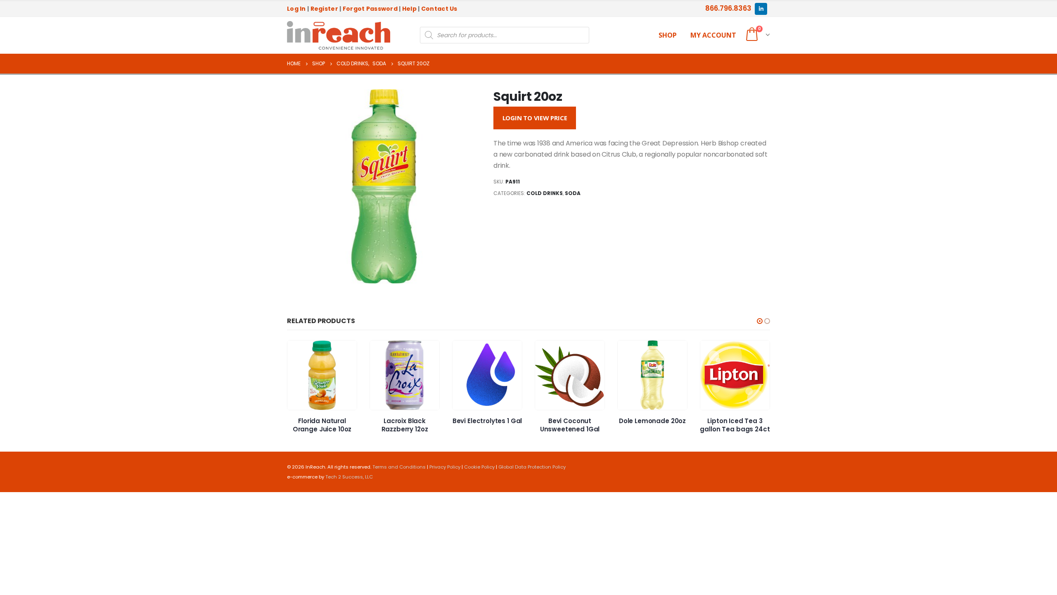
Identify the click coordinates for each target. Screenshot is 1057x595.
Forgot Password (370, 9)
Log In (296, 9)
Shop (668, 35)
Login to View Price (534, 118)
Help (409, 9)
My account (713, 35)
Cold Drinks (544, 193)
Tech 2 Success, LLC (349, 477)
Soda (573, 193)
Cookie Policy (479, 467)
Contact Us (439, 9)
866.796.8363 (728, 8)
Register (324, 9)
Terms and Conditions (399, 467)
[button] (759, 321)
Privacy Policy (444, 467)
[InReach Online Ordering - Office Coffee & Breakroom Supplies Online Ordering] (338, 35)
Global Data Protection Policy (532, 467)
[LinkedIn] (761, 9)
